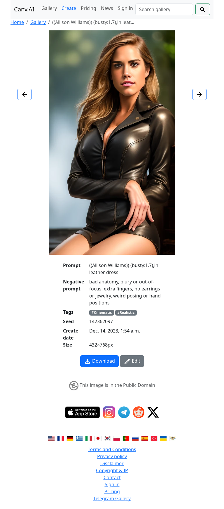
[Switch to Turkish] (154, 437)
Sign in (112, 484)
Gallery (49, 8)
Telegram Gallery (112, 498)
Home (17, 22)
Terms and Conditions (112, 449)
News (107, 8)
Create (69, 8)
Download (103, 361)
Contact (112, 477)
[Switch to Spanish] (144, 437)
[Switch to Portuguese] (126, 437)
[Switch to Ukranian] (163, 437)
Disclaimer (112, 463)
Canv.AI (24, 9)
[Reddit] (138, 412)
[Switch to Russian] (135, 437)
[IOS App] (82, 412)
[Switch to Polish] (116, 437)
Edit (135, 361)
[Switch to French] (60, 437)
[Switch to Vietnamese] (172, 437)
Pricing (88, 8)
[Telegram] (124, 412)
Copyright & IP (112, 470)
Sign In (125, 8)
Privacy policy (112, 456)
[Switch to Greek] (79, 437)
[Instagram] (109, 412)
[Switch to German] (70, 437)
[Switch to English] (51, 437)
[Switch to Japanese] (98, 437)
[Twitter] (153, 412)
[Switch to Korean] (107, 437)
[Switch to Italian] (88, 437)
